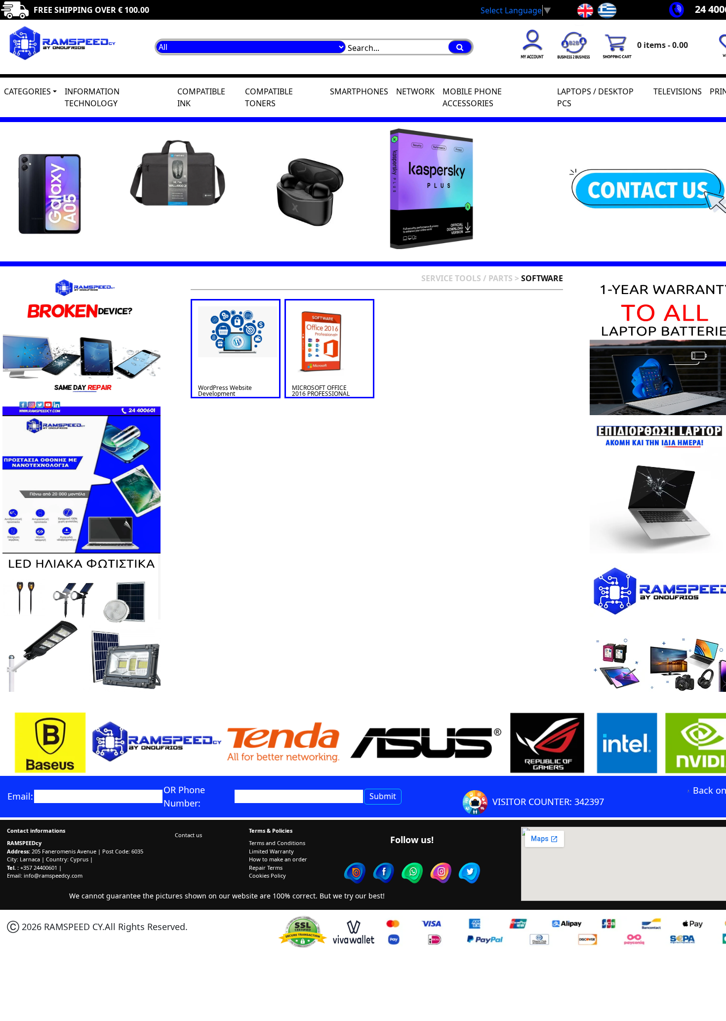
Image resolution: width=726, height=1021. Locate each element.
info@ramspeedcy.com (53, 875)
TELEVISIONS (677, 91)
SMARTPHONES (359, 91)
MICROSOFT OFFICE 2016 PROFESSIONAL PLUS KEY (321, 393)
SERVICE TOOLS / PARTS (467, 278)
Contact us (188, 835)
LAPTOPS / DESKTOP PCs (595, 97)
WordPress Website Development (225, 390)
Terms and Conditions (277, 843)
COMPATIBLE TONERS (269, 97)
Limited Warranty (271, 851)
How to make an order (278, 859)
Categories (27, 91)
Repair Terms (265, 867)
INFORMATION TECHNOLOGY (92, 97)
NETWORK (415, 91)
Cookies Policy (267, 875)
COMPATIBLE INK (201, 97)
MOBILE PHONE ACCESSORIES (472, 97)
